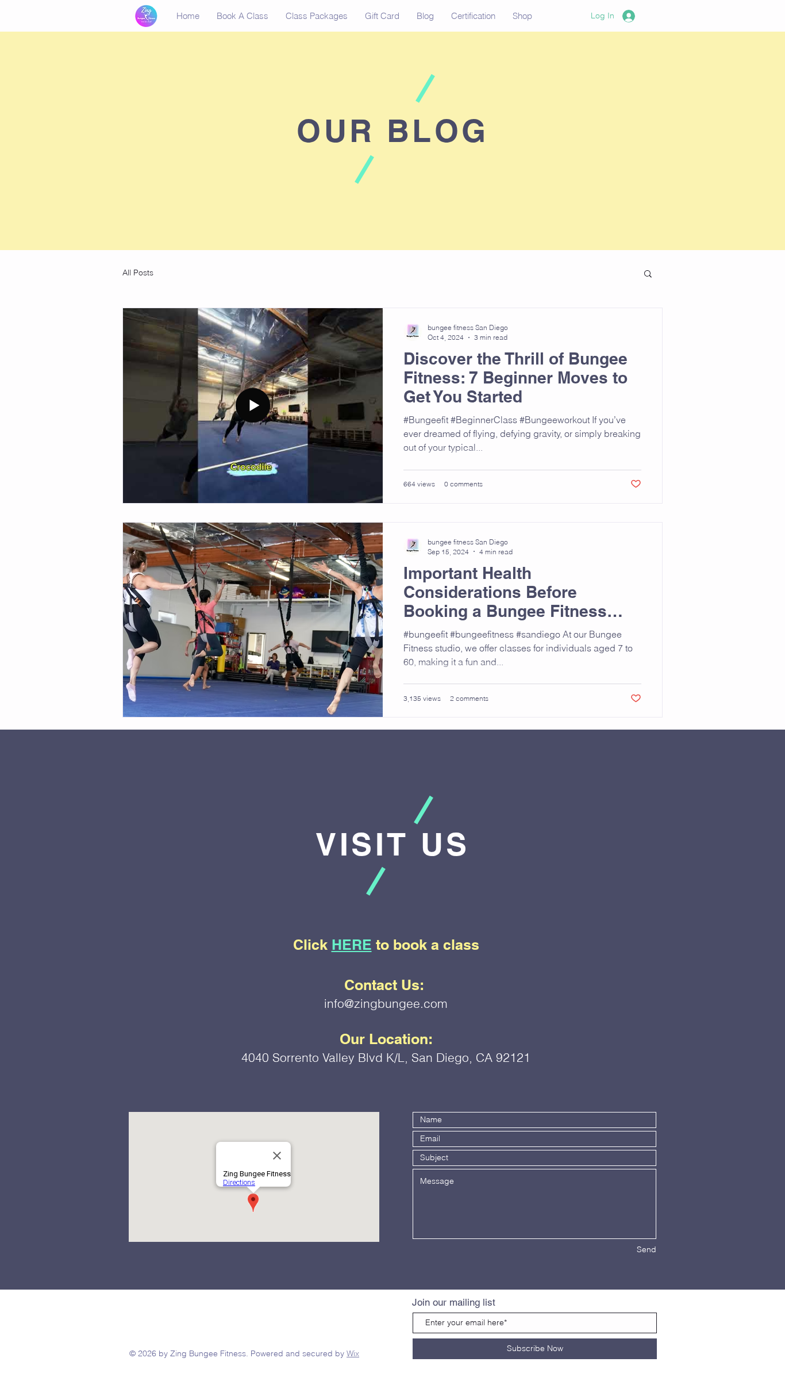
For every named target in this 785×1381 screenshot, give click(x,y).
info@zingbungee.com (386, 1003)
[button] (647, 274)
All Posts (137, 272)
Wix (353, 1353)
